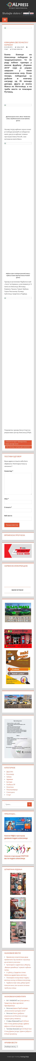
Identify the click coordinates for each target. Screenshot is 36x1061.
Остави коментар (17, 49)
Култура (9, 782)
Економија (10, 774)
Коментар (8, 471)
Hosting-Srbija (24, 1056)
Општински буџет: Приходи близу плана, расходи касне (16, 443)
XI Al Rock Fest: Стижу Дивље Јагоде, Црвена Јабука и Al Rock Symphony (16, 1023)
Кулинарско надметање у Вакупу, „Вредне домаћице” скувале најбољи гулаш (17, 967)
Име (6, 499)
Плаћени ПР (10, 784)
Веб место (8, 516)
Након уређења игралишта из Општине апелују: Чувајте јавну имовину (16, 1016)
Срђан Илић (20, 47)
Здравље (9, 779)
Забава (8, 777)
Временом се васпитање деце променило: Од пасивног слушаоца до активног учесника (17, 959)
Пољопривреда (12, 790)
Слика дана (10, 792)
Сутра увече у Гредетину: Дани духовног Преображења (16, 1003)
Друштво (9, 772)
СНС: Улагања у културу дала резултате (18, 447)
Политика (9, 787)
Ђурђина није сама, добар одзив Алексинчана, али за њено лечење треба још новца (17, 985)
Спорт (6, 49)
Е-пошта (8, 507)
